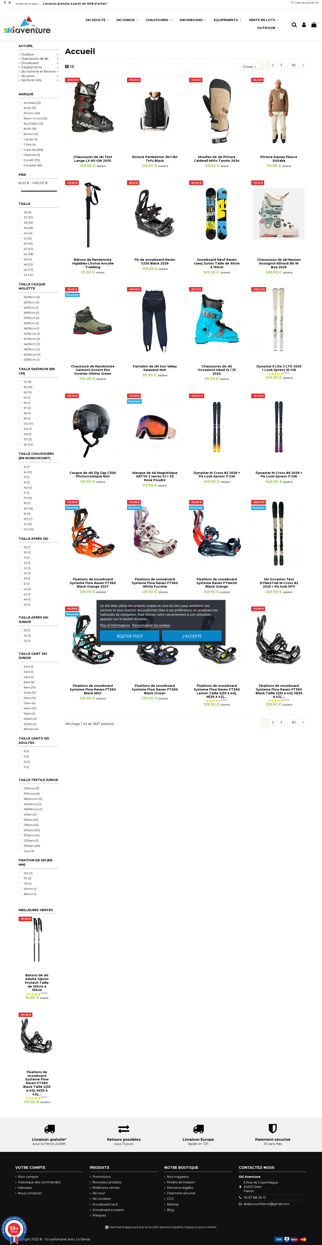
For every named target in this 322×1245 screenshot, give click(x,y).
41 (28, 238)
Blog (170, 1210)
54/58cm (32, 297)
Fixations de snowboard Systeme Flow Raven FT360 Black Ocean (155, 689)
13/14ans (31, 840)
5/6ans (31, 819)
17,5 (28, 498)
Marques (99, 1215)
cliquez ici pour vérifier (200, 1227)
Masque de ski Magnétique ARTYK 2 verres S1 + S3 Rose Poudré (154, 476)
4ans (29, 677)
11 (26, 767)
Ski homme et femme (38, 72)
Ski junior (28, 76)
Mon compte (28, 1177)
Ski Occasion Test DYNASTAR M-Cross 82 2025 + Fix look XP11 (279, 583)
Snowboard (30, 63)
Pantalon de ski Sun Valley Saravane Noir (155, 368)
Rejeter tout (130, 636)
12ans (30, 698)
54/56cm (32, 344)
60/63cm (32, 354)
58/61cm (31, 312)
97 (27, 408)
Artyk (30, 108)
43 (28, 248)
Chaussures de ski (34, 59)
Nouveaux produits (106, 1182)
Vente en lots (31, 80)
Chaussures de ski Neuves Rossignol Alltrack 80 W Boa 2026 (279, 263)
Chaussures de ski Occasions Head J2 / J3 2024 (217, 370)
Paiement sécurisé (181, 1193)
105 (27, 434)
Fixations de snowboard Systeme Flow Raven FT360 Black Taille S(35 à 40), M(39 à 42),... (279, 691)
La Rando (83, 1239)
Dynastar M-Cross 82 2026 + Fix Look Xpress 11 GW (217, 475)
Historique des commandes (39, 1182)
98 (27, 413)
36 (27, 212)
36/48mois (33, 809)
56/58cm (31, 328)
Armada (32, 102)
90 (28, 392)
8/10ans (31, 729)
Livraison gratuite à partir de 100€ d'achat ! (75, 3)
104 (28, 428)
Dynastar (33, 165)
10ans (29, 692)
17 (26, 493)
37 (28, 217)
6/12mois (32, 793)
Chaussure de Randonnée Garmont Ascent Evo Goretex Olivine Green (93, 370)
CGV (170, 1199)
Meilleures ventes (105, 1188)
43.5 (28, 275)
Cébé (30, 144)
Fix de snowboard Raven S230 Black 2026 (154, 261)
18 (27, 503)
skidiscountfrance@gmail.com (267, 1204)
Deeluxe (32, 155)
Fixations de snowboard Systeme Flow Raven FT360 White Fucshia (155, 583)
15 (26, 477)
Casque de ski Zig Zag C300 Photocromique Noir (92, 475)
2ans (28, 666)
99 (27, 418)
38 (28, 222)
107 (28, 439)
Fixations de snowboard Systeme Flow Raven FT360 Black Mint (93, 689)
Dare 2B (33, 149)
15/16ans (32, 845)
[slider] (20, 191)
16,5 (28, 487)
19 (27, 513)
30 (27, 552)
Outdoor (27, 54)
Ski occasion (101, 1199)
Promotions (101, 1177)
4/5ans (30, 718)
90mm (30, 889)
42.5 (28, 269)
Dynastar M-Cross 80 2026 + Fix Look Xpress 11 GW (279, 475)
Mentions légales (180, 1188)
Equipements (31, 67)
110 (28, 444)
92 (27, 397)
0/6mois (31, 788)
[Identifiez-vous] (304, 25)
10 (27, 761)
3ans (29, 671)
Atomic (32, 113)
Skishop (173, 1204)
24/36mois (32, 804)
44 (28, 254)
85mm (30, 894)
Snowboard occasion (108, 1210)
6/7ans (30, 724)
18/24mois (33, 799)
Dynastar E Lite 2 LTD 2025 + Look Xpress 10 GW (279, 368)
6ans (29, 682)
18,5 (28, 508)
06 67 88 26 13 (255, 1198)
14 (27, 466)
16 (27, 482)
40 (28, 233)
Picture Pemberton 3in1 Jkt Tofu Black (154, 159)
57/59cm (31, 318)
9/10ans (32, 830)
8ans (30, 687)
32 (27, 563)
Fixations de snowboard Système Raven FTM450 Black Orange (216, 583)
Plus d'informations (115, 625)
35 (27, 578)
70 (27, 381)
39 (28, 228)
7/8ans (31, 825)
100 (28, 423)
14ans (30, 708)
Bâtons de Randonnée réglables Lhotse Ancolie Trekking (93, 263)
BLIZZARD (33, 123)
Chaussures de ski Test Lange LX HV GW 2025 (92, 159)
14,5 (28, 472)
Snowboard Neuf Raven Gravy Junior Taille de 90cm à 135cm (217, 263)
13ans (29, 703)
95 (27, 403)
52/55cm (31, 302)
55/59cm (32, 359)
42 (28, 243)
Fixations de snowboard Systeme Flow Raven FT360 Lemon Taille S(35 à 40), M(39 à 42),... (217, 691)
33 (27, 568)
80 (294, 65)
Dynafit (32, 160)
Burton (31, 134)
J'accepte (192, 636)
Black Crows (35, 118)
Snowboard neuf (105, 1204)
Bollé (30, 128)
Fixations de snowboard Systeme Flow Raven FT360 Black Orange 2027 (93, 583)
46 (28, 264)
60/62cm (32, 338)
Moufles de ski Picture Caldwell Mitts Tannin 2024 (217, 159)
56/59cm (32, 349)
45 (28, 259)
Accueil (26, 46)
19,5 (28, 519)
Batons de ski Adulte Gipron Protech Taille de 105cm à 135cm (37, 982)
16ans (29, 713)
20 (28, 524)
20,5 (29, 529)
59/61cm (31, 323)
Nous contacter (30, 1193)
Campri (30, 139)
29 (27, 547)
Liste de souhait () (306, 2)
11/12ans (31, 835)
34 (27, 573)
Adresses (25, 1188)
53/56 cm (32, 333)
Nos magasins (178, 1177)
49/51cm (31, 307)
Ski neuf (98, 1193)
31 (27, 557)
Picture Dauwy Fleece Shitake (278, 159)
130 (28, 883)
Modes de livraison (27, 3)
